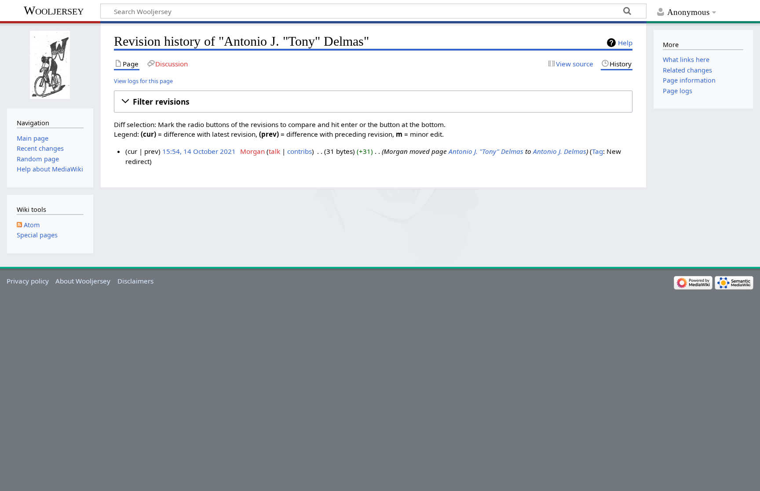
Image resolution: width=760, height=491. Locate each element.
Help (625, 42)
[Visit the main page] (50, 65)
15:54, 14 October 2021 (199, 151)
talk (274, 151)
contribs (299, 151)
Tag (597, 151)
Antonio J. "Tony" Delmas (486, 151)
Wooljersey (54, 10)
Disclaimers (135, 280)
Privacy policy (28, 280)
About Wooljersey (82, 280)
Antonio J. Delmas (559, 151)
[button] (373, 101)
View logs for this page (143, 81)
